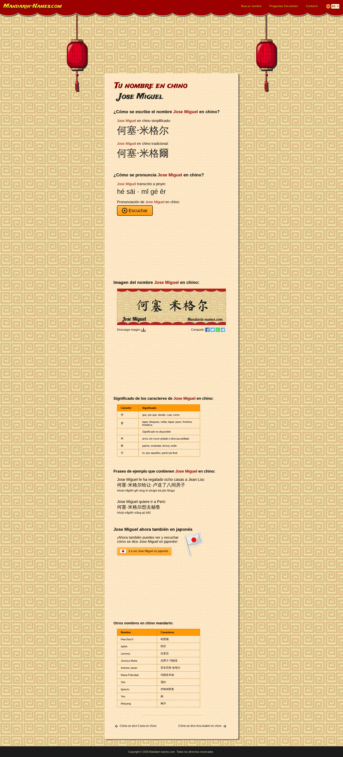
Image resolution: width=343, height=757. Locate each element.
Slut (123, 682)
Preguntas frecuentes (283, 6)
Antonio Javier (129, 667)
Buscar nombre (251, 6)
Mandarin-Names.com (33, 6)
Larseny (125, 653)
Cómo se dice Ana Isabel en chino (200, 725)
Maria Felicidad (129, 674)
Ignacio (125, 689)
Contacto (312, 6)
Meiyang (126, 703)
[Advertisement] (171, 45)
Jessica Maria (129, 660)
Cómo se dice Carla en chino (138, 725)
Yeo (123, 696)
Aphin (124, 646)
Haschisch (127, 639)
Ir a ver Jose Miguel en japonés (148, 551)
